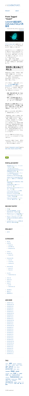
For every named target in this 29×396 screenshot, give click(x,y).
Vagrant (7, 380)
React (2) (10, 269)
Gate (9, 148)
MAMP (17, 371)
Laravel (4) (10, 261)
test (8, 208)
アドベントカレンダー (10, 44)
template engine (14, 379)
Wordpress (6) (11, 248)
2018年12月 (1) (10, 313)
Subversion (14, 377)
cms (6, 365)
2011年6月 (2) (10, 348)
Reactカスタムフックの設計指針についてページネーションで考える (15, 214)
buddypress (19, 363)
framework (12, 147)
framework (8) (10, 258)
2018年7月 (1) (10, 316)
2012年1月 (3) (10, 344)
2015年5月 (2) (10, 330)
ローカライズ (11, 383)
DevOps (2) (9, 253)
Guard (12, 148)
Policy (20, 148)
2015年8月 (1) (10, 327)
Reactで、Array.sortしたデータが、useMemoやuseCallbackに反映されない (15, 218)
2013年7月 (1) (10, 337)
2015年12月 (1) (10, 325)
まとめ (19, 382)
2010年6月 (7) (10, 353)
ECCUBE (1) (11, 246)
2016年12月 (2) (10, 320)
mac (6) (8, 273)
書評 (18, 383)
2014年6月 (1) (10, 334)
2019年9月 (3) (10, 306)
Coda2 (9, 365)
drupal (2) (10, 245)
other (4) (9, 277)
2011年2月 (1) (10, 350)
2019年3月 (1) (10, 311)
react (20, 373)
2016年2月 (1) (10, 322)
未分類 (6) (9, 289)
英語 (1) (8, 291)
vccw (10, 380)
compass (13, 365)
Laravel (17, 147)
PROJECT (7, 10)
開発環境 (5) (9, 293)
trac (19, 379)
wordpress (9, 382)
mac (13, 371)
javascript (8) (10, 266)
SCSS (10, 375)
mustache (7, 373)
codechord (13, 5)
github (8, 231)
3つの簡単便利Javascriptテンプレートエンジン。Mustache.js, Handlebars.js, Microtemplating (15, 174)
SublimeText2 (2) (12, 274)
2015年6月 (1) (10, 329)
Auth (6, 148)
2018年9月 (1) (10, 315)
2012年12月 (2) (10, 341)
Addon (7, 363)
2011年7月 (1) (10, 346)
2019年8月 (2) (10, 308)
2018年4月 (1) (10, 318)
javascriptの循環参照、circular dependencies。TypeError (13, 211)
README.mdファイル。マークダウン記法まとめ (15, 166)
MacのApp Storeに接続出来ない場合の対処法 (15, 182)
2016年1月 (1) (10, 323)
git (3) (9, 284)
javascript (9, 369)
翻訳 (21, 383)
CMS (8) (9, 243)
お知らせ (15, 382)
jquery (18, 369)
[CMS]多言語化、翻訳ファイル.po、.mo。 (13, 185)
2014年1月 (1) (10, 336)
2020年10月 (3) (10, 304)
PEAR (11, 373)
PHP (14, 373)
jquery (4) (10, 268)
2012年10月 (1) (10, 343)
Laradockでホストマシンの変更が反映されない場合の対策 (15, 221)
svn (21, 377)
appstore (14, 363)
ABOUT (17, 10)
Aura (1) (10, 259)
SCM (7, 375)
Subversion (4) (11, 286)
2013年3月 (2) (10, 339)
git (7, 367)
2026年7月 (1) (10, 302)
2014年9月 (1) (10, 332)
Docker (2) (10, 255)
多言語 (15, 383)
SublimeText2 (16, 375)
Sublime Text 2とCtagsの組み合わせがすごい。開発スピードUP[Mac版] (15, 178)
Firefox (21, 365)
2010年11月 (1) (10, 351)
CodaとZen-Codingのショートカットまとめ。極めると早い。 (15, 198)
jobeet (15, 369)
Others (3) (9, 279)
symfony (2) (11, 263)
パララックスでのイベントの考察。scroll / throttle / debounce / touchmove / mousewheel (15, 192)
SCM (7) (9, 283)
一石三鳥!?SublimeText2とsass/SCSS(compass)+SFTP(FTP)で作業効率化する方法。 (15, 170)
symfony (8, 379)
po (17, 373)
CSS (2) (8, 251)
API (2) (8, 241)
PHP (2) (8, 281)
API (10, 363)
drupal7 (17, 365)
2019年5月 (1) (10, 309)
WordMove (14, 380)
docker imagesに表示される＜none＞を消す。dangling (15, 195)
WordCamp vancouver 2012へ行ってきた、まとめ (15, 188)
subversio (7, 377)
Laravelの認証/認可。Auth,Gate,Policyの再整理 (14, 24)
